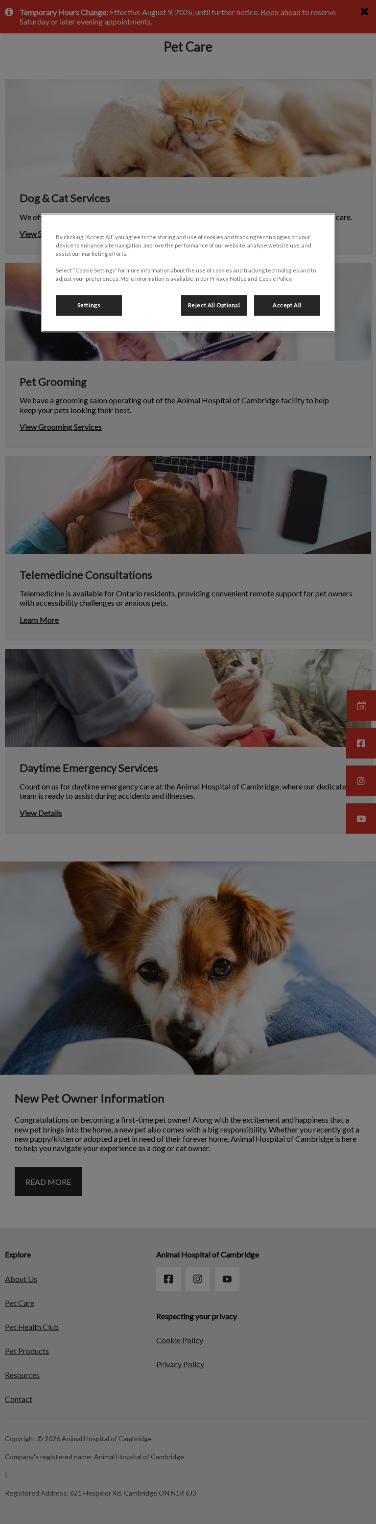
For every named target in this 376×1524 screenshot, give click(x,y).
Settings (89, 305)
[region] (188, 272)
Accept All (287, 305)
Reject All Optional (214, 305)
